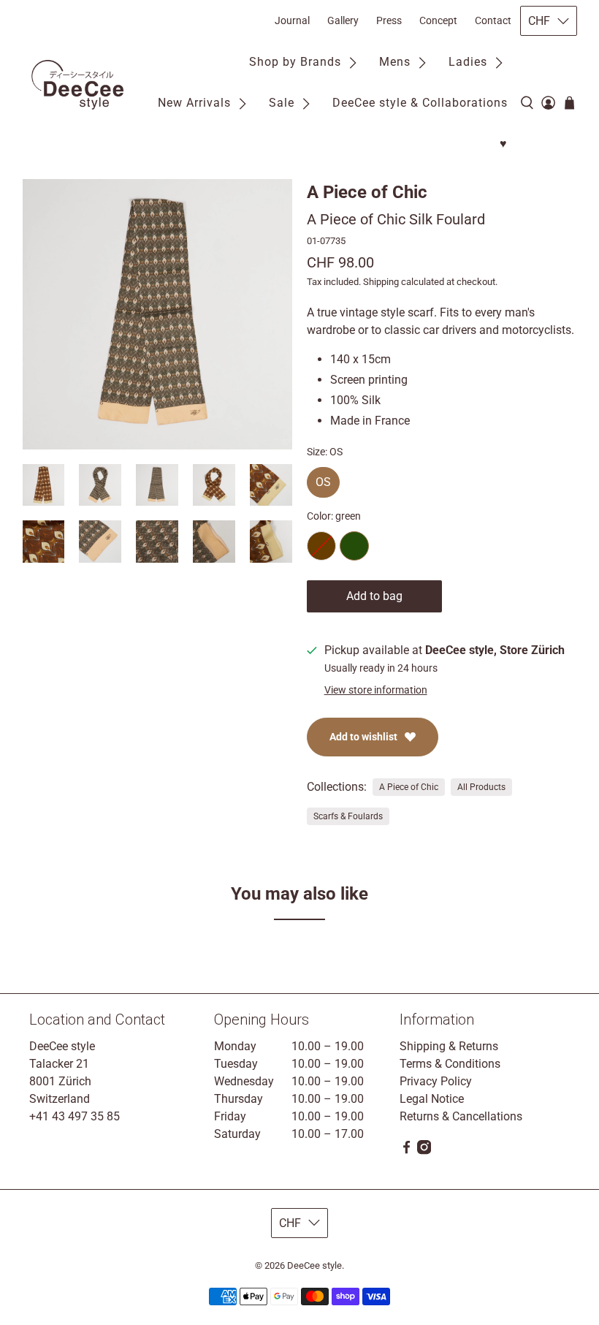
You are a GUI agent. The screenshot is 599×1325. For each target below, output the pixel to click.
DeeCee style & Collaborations (420, 103)
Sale (281, 103)
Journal (292, 20)
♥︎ (504, 144)
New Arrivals (194, 103)
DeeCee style (314, 1265)
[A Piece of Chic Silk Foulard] (158, 314)
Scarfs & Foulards (348, 816)
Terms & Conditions (450, 1064)
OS (323, 478)
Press (389, 20)
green (354, 546)
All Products (481, 787)
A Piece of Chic (367, 192)
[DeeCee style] (77, 85)
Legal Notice (432, 1099)
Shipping (381, 281)
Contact (493, 20)
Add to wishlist (363, 737)
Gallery (343, 20)
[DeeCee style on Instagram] (424, 1151)
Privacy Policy (436, 1081)
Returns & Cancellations (461, 1116)
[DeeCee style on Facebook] (406, 1151)
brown (321, 546)
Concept (438, 20)
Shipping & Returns (449, 1046)
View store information (375, 690)
